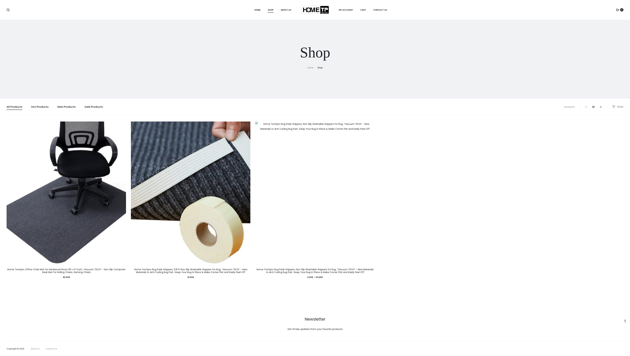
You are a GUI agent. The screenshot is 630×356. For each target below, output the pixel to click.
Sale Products (93, 107)
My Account (346, 10)
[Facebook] (601, 349)
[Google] (622, 349)
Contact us (380, 10)
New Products (66, 107)
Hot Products (40, 107)
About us (286, 10)
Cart (363, 10)
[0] (617, 9)
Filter (619, 107)
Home (257, 10)
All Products (14, 107)
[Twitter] (594, 349)
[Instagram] (608, 349)
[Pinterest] (615, 349)
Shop (270, 10)
